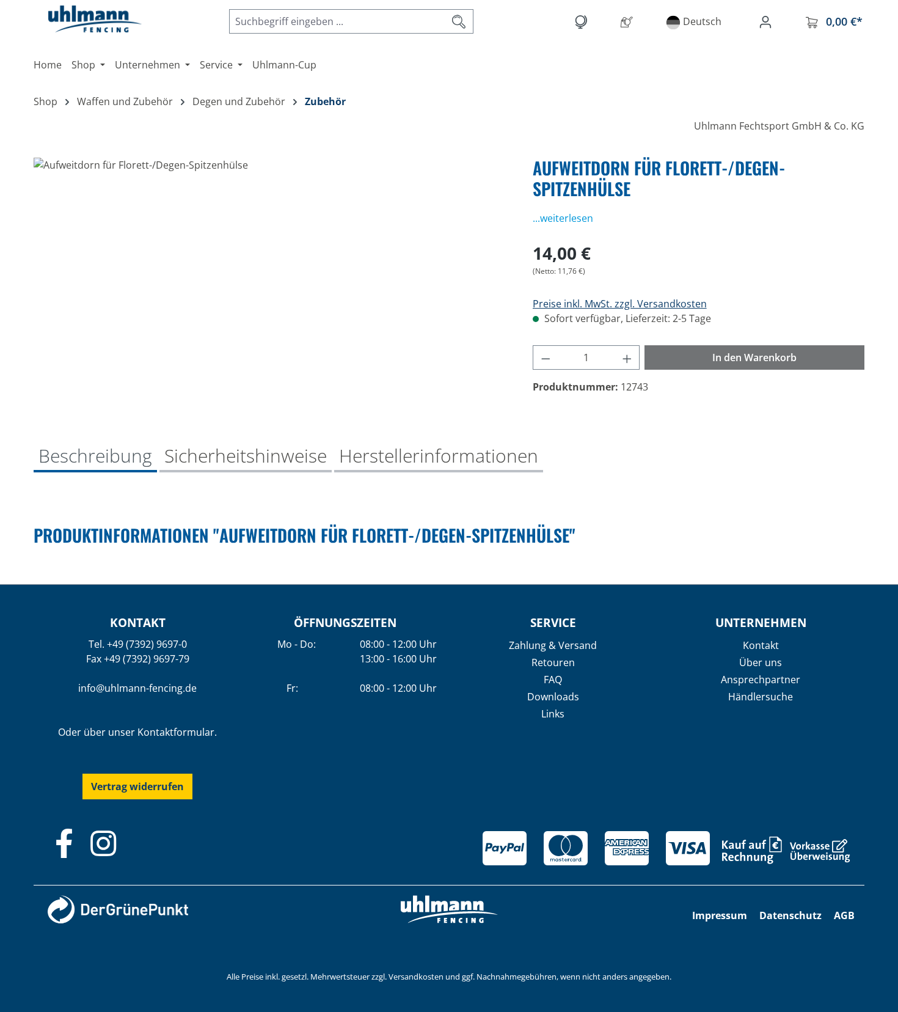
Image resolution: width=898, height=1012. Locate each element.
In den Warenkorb (754, 357)
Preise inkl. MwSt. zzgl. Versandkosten (620, 303)
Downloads (553, 696)
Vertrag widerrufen (137, 786)
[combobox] (337, 21)
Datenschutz (790, 915)
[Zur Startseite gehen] (82, 19)
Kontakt (761, 645)
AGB (844, 915)
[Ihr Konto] (768, 21)
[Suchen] (459, 21)
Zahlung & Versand (553, 645)
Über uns (760, 662)
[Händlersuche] (629, 21)
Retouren (553, 662)
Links (552, 714)
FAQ (553, 679)
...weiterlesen (563, 218)
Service (553, 622)
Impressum (719, 915)
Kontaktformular (175, 732)
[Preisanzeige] (583, 21)
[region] (270, 289)
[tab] (95, 457)
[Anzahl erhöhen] (627, 357)
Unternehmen (760, 622)
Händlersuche (760, 696)
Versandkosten (416, 976)
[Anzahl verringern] (545, 357)
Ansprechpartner (760, 679)
